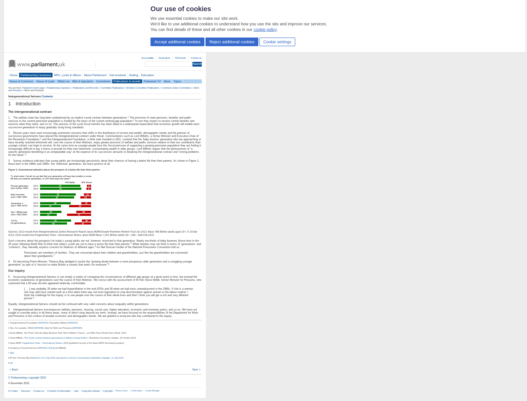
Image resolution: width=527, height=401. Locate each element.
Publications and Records (85, 88)
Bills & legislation (82, 81)
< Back (13, 369)
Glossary (25, 391)
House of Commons (21, 81)
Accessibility (147, 58)
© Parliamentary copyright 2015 (27, 377)
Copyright (108, 391)
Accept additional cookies (177, 42)
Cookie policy (136, 391)
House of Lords (45, 81)
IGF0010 (43, 323)
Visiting (133, 75)
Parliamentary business (36, 75)
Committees (103, 81)
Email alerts (164, 58)
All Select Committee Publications (142, 88)
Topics (177, 81)
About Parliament (95, 75)
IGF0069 (39, 328)
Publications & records (127, 81)
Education (147, 75)
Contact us (196, 58)
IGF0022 (73, 323)
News (167, 81)
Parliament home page (33, 88)
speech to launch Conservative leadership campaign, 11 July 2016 (92, 358)
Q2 (11, 363)
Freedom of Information (59, 391)
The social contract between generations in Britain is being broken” (56, 338)
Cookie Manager (153, 391)
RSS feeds (180, 58)
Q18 (50, 348)
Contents (47, 96)
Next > (196, 369)
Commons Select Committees (176, 88)
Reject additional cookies (231, 42)
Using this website (91, 391)
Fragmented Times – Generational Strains (42, 343)
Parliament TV (152, 81)
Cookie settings (277, 42)
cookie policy (265, 29)
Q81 (12, 353)
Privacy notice (122, 391)
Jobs (76, 391)
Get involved (118, 75)
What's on (63, 81)
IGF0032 (42, 348)
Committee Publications (112, 88)
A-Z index (13, 391)
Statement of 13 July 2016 (42, 358)
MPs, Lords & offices (67, 75)
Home (13, 75)
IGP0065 (77, 328)
